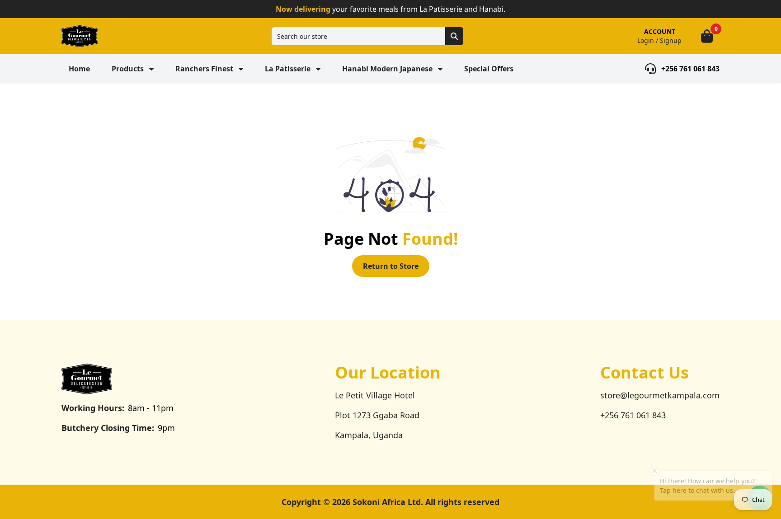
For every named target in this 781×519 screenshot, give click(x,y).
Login (645, 40)
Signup (671, 40)
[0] (707, 36)
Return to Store (391, 266)
